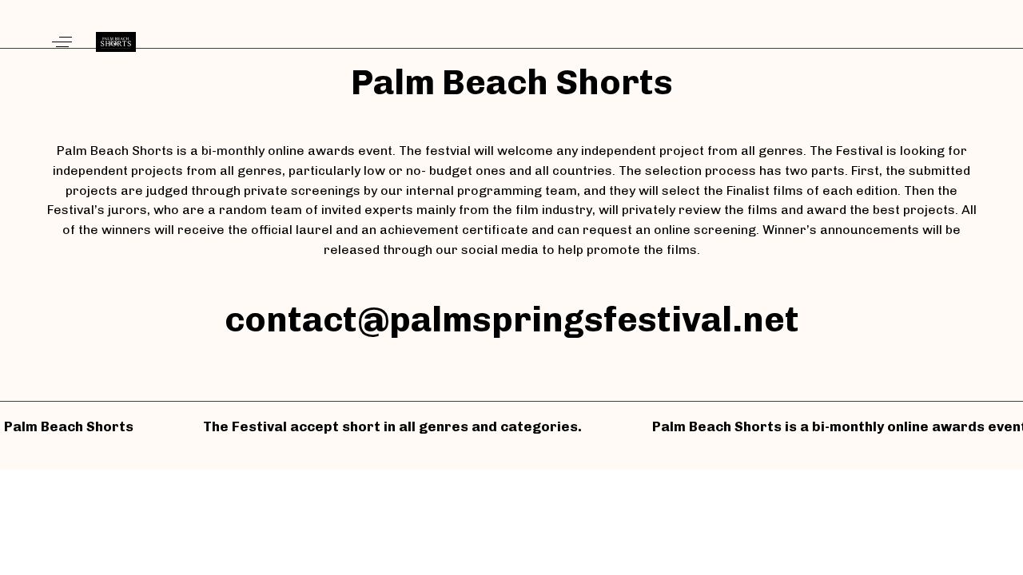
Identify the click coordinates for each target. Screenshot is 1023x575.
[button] (62, 42)
